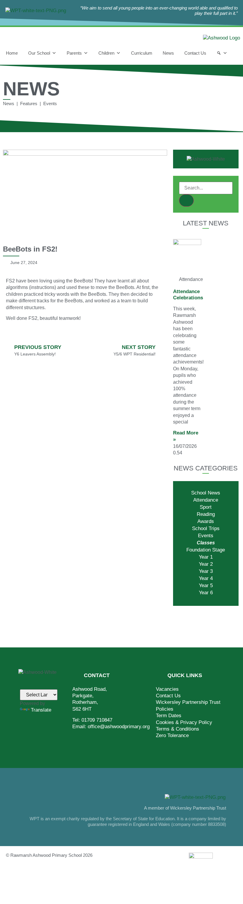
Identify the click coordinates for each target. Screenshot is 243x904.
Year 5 (206, 585)
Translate (41, 710)
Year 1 (206, 557)
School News (205, 493)
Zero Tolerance (172, 735)
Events (205, 535)
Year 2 (206, 564)
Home (12, 53)
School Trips (206, 528)
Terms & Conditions (177, 729)
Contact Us (195, 53)
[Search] (222, 53)
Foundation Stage (205, 550)
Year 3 (206, 571)
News (168, 53)
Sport (206, 507)
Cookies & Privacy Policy (184, 722)
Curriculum (141, 53)
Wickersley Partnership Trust (188, 702)
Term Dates (168, 715)
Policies (164, 709)
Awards (205, 521)
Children (106, 53)
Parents (74, 53)
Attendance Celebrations (188, 294)
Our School (39, 53)
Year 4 (206, 578)
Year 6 (206, 592)
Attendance (205, 500)
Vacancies (167, 689)
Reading (206, 514)
